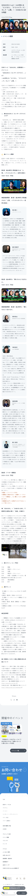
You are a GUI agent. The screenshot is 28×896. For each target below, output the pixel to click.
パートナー (5, 811)
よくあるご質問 (6, 852)
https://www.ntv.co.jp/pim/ (8, 683)
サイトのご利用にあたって (7, 884)
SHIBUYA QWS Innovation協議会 (10, 868)
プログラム (5, 807)
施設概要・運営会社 (7, 858)
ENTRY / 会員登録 (21, 893)
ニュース (5, 843)
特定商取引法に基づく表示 (19, 884)
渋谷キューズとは (7, 804)
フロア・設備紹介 (6, 820)
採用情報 (5, 861)
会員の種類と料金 (7, 825)
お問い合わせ (6, 855)
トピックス (5, 840)
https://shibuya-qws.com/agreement (11, 687)
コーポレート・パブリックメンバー (10, 814)
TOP (4, 799)
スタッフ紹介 (5, 817)
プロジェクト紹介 (7, 834)
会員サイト (5, 865)
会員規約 (5, 829)
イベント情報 (6, 837)
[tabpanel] (11, 733)
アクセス (5, 849)
